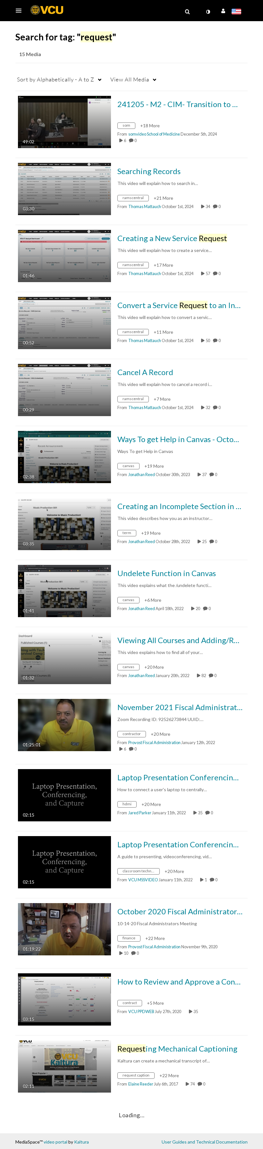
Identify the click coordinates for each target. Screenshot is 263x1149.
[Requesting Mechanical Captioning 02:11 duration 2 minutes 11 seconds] (64, 1066)
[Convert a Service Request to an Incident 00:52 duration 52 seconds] (64, 322)
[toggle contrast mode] (208, 12)
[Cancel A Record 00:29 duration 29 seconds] (64, 389)
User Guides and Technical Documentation (205, 1142)
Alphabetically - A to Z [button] (55, 79)
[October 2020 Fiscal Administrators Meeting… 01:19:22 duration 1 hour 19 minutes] (64, 928)
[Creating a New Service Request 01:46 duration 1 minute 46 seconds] (64, 255)
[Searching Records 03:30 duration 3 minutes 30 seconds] (64, 188)
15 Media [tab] (30, 54)
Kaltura (81, 1142)
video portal (55, 1142)
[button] (20, 10)
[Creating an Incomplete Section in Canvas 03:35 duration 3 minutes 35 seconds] (64, 523)
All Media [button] (129, 79)
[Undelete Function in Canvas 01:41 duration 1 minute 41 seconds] (64, 590)
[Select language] (237, 12)
